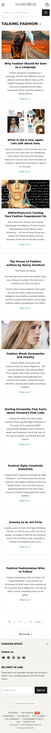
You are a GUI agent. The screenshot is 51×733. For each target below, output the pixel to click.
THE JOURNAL (30, 713)
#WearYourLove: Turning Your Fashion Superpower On (25, 214)
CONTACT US (29, 722)
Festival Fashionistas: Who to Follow (25, 570)
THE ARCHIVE (23, 716)
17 (30, 621)
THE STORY (13, 713)
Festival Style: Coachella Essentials (25, 467)
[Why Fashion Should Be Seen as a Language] (25, 45)
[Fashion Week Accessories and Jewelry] (25, 335)
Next (38, 621)
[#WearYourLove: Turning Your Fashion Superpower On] (25, 194)
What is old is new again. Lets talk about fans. (26, 141)
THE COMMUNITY (12, 719)
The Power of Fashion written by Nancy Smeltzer (25, 263)
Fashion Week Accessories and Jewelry (25, 355)
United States (24, 703)
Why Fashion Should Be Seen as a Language (26, 65)
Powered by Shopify (25, 728)
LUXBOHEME (8, 716)
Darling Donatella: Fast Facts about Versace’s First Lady (25, 411)
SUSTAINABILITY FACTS (33, 719)
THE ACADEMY (38, 716)
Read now (24, 98)
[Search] (46, 12)
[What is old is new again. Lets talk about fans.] (25, 121)
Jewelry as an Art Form (25, 522)
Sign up (41, 690)
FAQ (18, 722)
